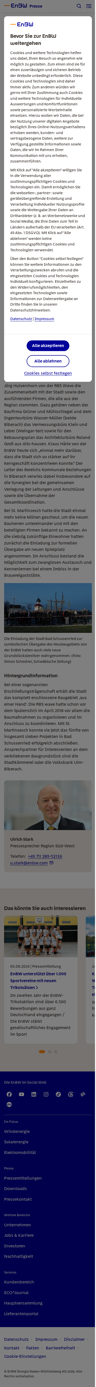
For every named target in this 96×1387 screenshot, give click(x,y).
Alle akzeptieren (48, 345)
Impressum (44, 319)
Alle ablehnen (48, 361)
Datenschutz (21, 319)
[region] (48, 693)
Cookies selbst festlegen (48, 373)
